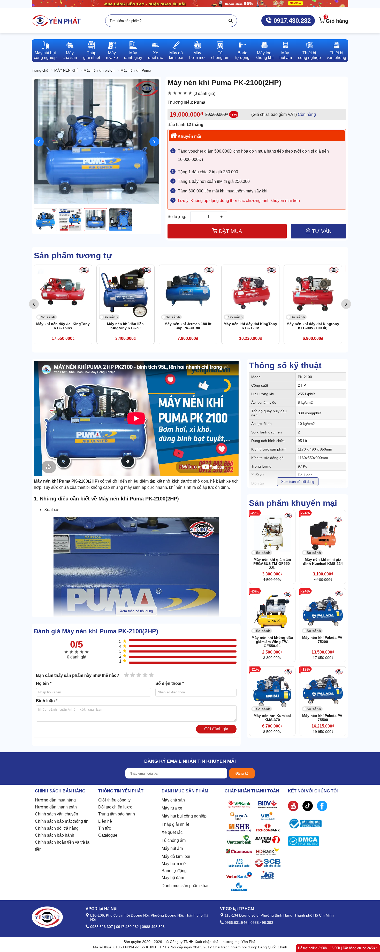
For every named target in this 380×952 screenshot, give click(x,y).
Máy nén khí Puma (135, 70)
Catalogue (107, 835)
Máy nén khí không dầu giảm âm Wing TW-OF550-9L (272, 641)
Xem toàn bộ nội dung (297, 482)
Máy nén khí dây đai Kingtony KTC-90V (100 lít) (250, 326)
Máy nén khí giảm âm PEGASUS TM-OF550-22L (272, 563)
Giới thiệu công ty (114, 800)
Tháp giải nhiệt (175, 824)
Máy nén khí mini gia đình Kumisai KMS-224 (323, 561)
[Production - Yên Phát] (56, 20)
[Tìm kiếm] (230, 21)
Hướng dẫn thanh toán (56, 807)
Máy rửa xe (172, 808)
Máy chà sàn (173, 800)
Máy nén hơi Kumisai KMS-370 (272, 718)
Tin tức (104, 828)
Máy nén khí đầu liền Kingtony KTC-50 (63, 326)
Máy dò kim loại (176, 856)
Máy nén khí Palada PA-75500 (323, 718)
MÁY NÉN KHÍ (66, 70)
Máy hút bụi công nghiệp (184, 816)
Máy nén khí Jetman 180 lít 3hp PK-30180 (125, 326)
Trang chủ (40, 70)
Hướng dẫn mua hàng (55, 800)
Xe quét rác (172, 832)
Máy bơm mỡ (174, 863)
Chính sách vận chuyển (56, 814)
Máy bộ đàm (173, 877)
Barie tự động (174, 870)
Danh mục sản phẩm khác (185, 885)
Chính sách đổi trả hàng (57, 828)
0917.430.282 (291, 20)
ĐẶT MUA (229, 231)
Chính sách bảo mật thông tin (61, 821)
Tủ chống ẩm (174, 840)
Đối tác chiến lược (115, 807)
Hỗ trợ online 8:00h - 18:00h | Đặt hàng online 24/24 (336, 948)
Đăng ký (241, 773)
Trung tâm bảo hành (116, 814)
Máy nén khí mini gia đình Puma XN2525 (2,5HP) (313, 326)
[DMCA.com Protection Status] (303, 842)
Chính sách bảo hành (54, 835)
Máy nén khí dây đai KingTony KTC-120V (188, 326)
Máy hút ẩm (172, 848)
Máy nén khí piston (99, 70)
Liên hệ (105, 821)
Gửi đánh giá (216, 729)
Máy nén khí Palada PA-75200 (323, 639)
